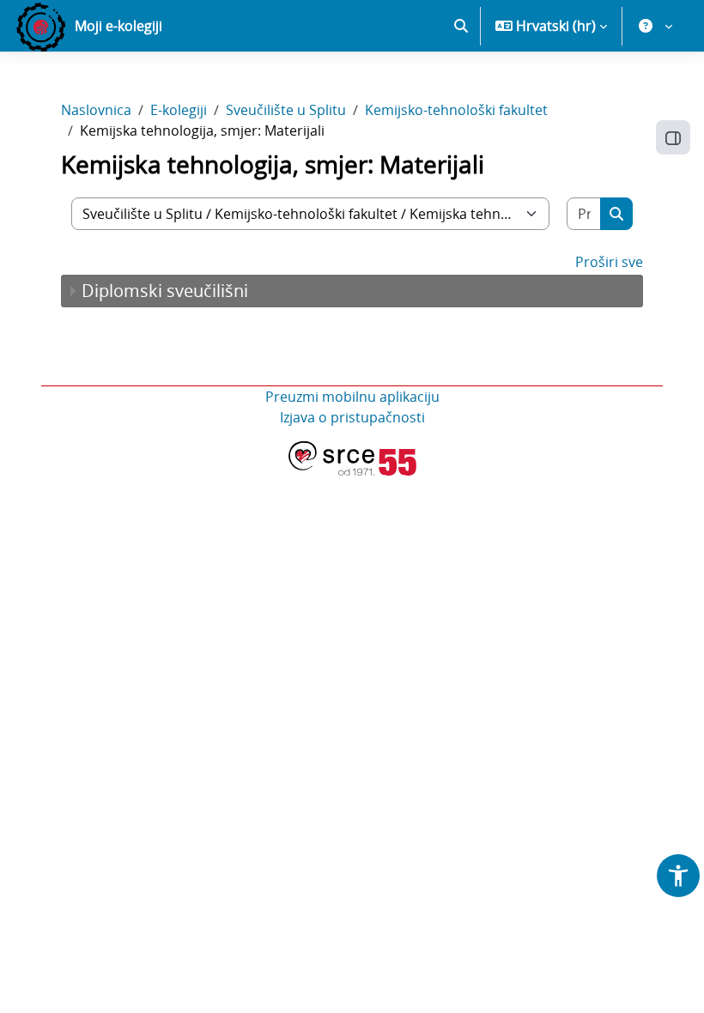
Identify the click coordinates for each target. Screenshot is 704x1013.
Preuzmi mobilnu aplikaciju (352, 396)
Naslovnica (96, 109)
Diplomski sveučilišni (165, 290)
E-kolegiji (178, 109)
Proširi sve (609, 261)
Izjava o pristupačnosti (352, 417)
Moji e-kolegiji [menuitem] (118, 25)
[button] (461, 26)
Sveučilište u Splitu (286, 109)
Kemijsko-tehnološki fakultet (456, 109)
